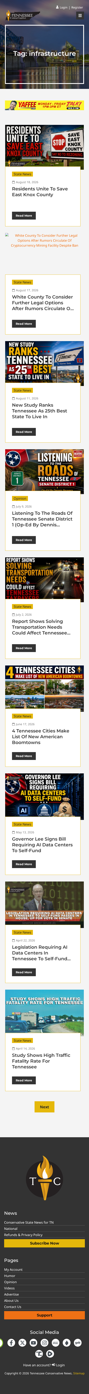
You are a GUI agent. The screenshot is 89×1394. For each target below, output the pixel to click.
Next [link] (44, 1106)
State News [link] (22, 174)
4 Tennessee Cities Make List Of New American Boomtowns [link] (40, 736)
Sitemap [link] (79, 1373)
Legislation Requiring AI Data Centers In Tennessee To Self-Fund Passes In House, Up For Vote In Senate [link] (39, 958)
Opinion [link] (20, 498)
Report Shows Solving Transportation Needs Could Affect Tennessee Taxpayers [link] (39, 630)
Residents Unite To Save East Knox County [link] (40, 191)
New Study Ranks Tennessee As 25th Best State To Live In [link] (39, 410)
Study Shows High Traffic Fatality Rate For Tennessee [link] (41, 1061)
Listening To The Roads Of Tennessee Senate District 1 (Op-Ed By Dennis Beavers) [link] (42, 521)
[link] (61, 7)
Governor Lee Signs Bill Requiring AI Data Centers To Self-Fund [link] (42, 844)
